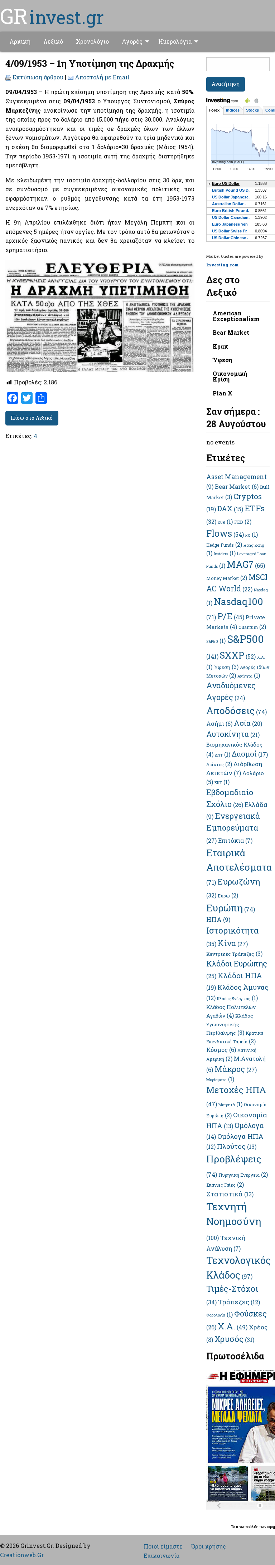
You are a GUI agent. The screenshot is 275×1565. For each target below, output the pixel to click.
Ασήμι (219, 723)
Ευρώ (228, 896)
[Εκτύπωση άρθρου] (8, 77)
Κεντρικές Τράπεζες (234, 954)
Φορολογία (219, 1315)
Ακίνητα (248, 676)
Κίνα (233, 943)
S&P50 (216, 641)
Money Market (226, 578)
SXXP (238, 655)
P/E (230, 616)
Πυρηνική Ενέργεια (243, 1175)
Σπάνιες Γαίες (225, 1185)
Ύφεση (222, 360)
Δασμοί (250, 754)
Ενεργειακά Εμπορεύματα (233, 827)
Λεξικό (53, 41)
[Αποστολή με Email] (70, 77)
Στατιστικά (230, 1193)
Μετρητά (230, 1104)
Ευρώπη (230, 907)
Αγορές (132, 41)
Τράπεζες (239, 1301)
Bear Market (231, 332)
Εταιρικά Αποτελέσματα (239, 866)
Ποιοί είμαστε (163, 1546)
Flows (225, 533)
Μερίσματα (220, 1079)
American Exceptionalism (236, 316)
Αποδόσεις (236, 710)
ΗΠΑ (218, 919)
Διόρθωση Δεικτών (234, 768)
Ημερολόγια (175, 41)
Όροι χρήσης (208, 1546)
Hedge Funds (224, 545)
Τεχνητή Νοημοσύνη (233, 1220)
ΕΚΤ (222, 782)
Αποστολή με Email (102, 77)
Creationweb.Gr (22, 1555)
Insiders (225, 553)
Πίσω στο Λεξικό (32, 417)
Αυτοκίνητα (233, 734)
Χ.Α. (232, 1326)
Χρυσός (234, 1338)
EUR (225, 522)
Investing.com (222, 264)
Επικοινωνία (161, 1556)
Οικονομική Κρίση (230, 376)
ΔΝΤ (222, 755)
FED (242, 522)
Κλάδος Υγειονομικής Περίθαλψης (229, 1024)
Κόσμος (221, 1049)
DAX (230, 508)
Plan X (222, 393)
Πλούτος (236, 1146)
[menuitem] (20, 41)
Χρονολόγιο (92, 41)
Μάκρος (235, 1069)
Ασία (248, 723)
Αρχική (19, 41)
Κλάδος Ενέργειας (237, 998)
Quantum (252, 627)
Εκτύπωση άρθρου (38, 77)
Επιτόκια (235, 840)
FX (251, 535)
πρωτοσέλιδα (247, 1527)
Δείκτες (219, 764)
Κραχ (220, 346)
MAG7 (246, 564)
